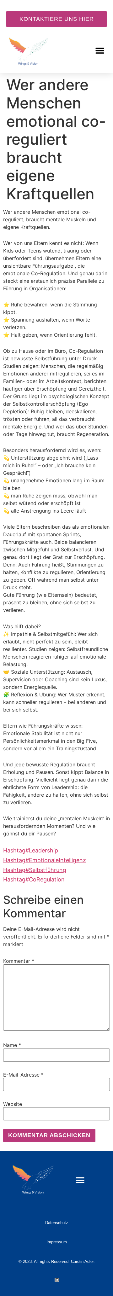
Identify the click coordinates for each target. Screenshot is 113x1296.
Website (12, 1104)
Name (12, 1045)
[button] (100, 51)
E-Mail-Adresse (23, 1074)
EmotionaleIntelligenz (44, 860)
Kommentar (18, 960)
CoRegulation (34, 879)
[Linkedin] (57, 1280)
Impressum (56, 1242)
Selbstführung (34, 870)
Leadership (30, 850)
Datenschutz (56, 1222)
